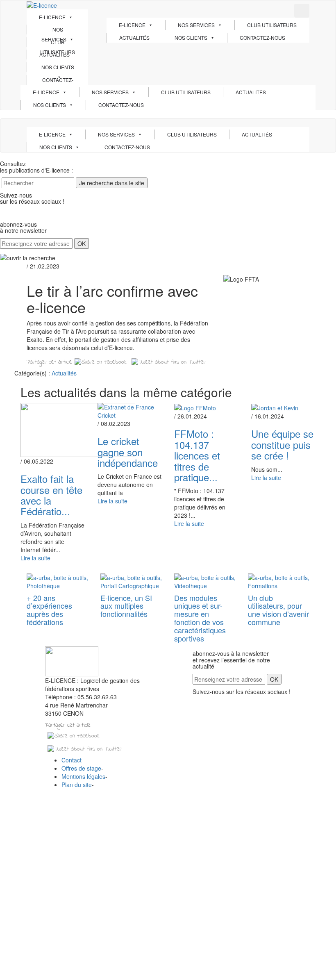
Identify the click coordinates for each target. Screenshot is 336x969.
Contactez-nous (57, 80)
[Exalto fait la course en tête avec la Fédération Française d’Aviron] (77, 429)
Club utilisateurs (57, 43)
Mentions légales (83, 776)
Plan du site (76, 784)
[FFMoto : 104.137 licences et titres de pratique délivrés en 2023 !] (195, 407)
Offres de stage (81, 768)
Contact (71, 760)
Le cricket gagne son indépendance (128, 452)
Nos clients (57, 67)
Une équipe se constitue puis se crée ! (282, 444)
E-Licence (52, 17)
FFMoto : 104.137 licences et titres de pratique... (197, 455)
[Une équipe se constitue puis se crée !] (274, 407)
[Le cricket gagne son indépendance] (130, 410)
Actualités (54, 54)
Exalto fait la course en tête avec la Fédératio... (51, 494)
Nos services (53, 30)
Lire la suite (35, 558)
